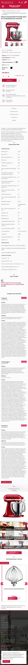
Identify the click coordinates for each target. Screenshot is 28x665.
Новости (3, 638)
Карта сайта (3, 634)
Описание (14, 108)
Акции (2, 632)
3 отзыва (11, 52)
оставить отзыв (17, 52)
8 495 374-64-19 (8, 2)
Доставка (3, 618)
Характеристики (14, 111)
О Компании (4, 616)
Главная (3, 10)
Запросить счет (20, 75)
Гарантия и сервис (5, 624)
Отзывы (14, 120)
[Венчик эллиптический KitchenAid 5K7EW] (14, 576)
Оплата (2, 620)
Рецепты (3, 636)
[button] (6, 482)
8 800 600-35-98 (8, 3)
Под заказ (9, 80)
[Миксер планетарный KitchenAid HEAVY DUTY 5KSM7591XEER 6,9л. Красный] (6, 44)
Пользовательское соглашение (8, 627)
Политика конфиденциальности (8, 625)
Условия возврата (5, 622)
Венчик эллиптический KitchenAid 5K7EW (14, 588)
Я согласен (6, 661)
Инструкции (14, 117)
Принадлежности (14, 114)
